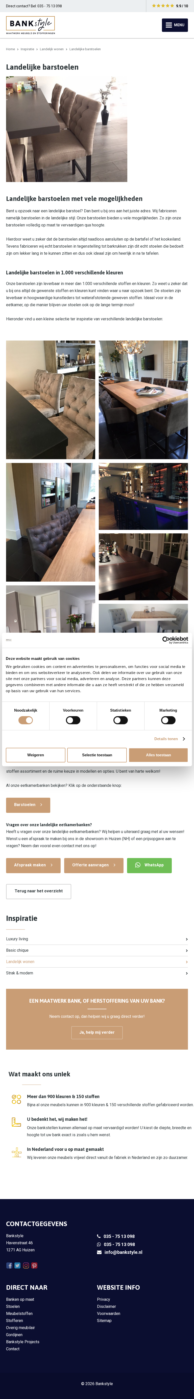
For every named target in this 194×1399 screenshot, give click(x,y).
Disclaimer (106, 1306)
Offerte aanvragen (90, 865)
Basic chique (17, 950)
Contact (12, 1348)
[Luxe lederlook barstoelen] (143, 400)
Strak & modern (19, 973)
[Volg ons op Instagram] (26, 1265)
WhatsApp (154, 865)
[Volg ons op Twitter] (17, 1265)
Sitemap (104, 1320)
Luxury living (17, 939)
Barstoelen (24, 804)
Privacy (103, 1299)
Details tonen (166, 739)
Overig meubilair (20, 1327)
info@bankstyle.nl (123, 1252)
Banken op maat (20, 1299)
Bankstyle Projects (22, 1341)
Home (10, 49)
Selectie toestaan (97, 755)
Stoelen (13, 1306)
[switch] (73, 720)
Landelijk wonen (52, 49)
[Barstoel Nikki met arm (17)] (143, 566)
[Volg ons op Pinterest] (34, 1265)
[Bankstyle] (30, 24)
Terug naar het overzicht (39, 891)
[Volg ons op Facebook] (9, 1265)
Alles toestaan (158, 755)
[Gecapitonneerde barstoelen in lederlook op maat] (143, 496)
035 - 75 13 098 (119, 1236)
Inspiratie (27, 49)
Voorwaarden (108, 1313)
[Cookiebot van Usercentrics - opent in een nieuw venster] (166, 640)
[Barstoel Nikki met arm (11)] (143, 629)
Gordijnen (14, 1334)
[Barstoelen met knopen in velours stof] (50, 400)
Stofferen (14, 1320)
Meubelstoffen (19, 1313)
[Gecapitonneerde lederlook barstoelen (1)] (50, 522)
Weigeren (35, 755)
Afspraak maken (30, 865)
